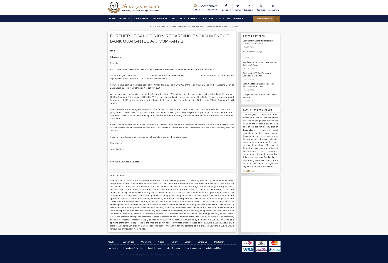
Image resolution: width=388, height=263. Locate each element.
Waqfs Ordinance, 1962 (253, 52)
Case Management (193, 248)
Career (192, 18)
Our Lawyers (141, 18)
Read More (248, 171)
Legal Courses (154, 248)
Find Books (113, 248)
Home (112, 18)
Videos (161, 242)
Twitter (237, 10)
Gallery (208, 18)
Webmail (238, 18)
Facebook (226, 10)
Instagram (273, 10)
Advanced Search (263, 19)
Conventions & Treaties (133, 248)
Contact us (223, 18)
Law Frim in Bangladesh (257, 110)
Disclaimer (219, 242)
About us (124, 18)
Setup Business (173, 248)
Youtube (261, 10)
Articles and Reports (215, 248)
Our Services (159, 18)
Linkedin (248, 10)
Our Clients (178, 18)
